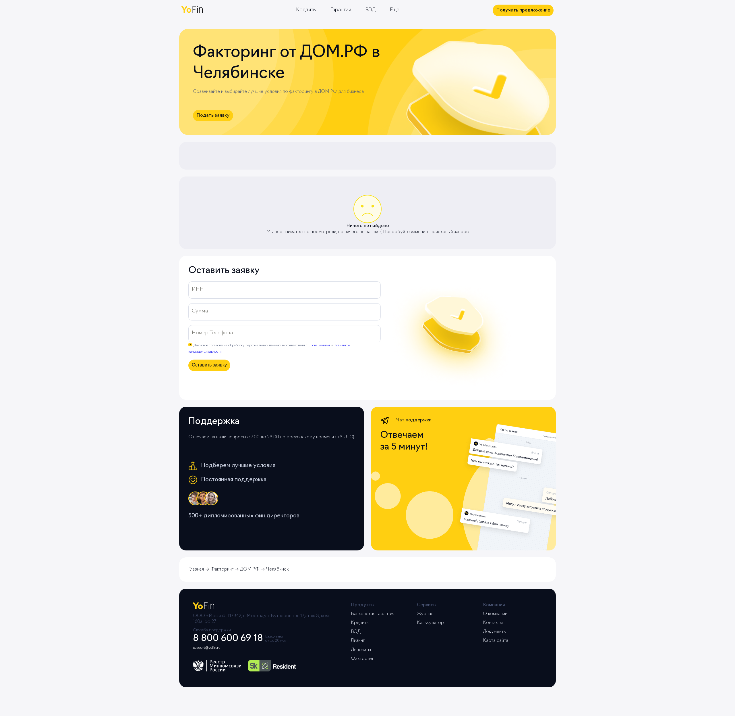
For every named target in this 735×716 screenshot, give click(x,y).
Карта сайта (495, 640)
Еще (394, 10)
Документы (494, 631)
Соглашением (319, 345)
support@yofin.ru (206, 648)
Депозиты (361, 650)
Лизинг (358, 640)
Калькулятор (430, 623)
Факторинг (362, 659)
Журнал (425, 614)
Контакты (493, 623)
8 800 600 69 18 (228, 638)
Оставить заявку (209, 364)
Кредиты (306, 10)
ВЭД (370, 10)
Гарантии (340, 10)
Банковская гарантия (372, 614)
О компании (495, 614)
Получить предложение (523, 10)
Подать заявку (213, 115)
